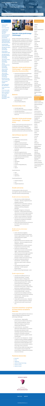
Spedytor (36, 127)
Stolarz (35, 132)
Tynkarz (35, 141)
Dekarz (35, 36)
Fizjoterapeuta (37, 41)
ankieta (24, 7)
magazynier (16, 361)
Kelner (35, 51)
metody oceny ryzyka (14, 7)
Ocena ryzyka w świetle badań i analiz (6, 52)
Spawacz (36, 126)
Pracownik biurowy (38, 113)
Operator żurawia (37, 101)
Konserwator (36, 56)
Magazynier (36, 70)
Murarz (35, 79)
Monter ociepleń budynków (37, 158)
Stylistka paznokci (37, 165)
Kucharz (35, 65)
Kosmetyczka (36, 60)
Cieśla (35, 33)
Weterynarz (36, 142)
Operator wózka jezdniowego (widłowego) (37, 98)
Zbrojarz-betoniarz (38, 144)
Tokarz (35, 139)
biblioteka (31, 7)
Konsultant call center (38, 58)
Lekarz (35, 68)
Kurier (35, 66)
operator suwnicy (17, 364)
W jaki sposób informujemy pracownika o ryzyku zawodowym (6, 96)
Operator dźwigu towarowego (37, 85)
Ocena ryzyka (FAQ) (5, 27)
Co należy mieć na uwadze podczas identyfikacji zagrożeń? (5, 31)
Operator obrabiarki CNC (38, 93)
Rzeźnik (35, 124)
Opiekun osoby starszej (38, 102)
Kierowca (36, 53)
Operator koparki (37, 87)
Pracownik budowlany (38, 114)
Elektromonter (37, 38)
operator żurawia (17, 366)
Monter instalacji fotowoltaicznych (37, 155)
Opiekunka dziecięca (38, 104)
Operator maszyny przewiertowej (37, 90)
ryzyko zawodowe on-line (9, 2)
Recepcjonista (37, 122)
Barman (35, 28)
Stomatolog (36, 134)
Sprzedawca (36, 131)
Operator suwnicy (37, 95)
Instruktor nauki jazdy (38, 48)
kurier (15, 360)
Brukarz (35, 31)
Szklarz (35, 167)
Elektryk (35, 39)
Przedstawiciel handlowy (37, 118)
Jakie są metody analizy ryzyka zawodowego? (5, 70)
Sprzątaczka (36, 129)
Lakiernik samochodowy (37, 152)
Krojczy (35, 61)
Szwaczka (36, 136)
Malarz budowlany (37, 71)
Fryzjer (35, 43)
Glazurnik (36, 150)
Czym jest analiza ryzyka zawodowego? (6, 45)
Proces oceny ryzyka (5, 90)
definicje (5, 7)
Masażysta (36, 73)
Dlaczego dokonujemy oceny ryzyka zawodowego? (6, 48)
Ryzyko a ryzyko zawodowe (5, 25)
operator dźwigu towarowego (20, 363)
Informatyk (36, 46)
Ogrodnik (36, 83)
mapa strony (19, 396)
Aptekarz (36, 24)
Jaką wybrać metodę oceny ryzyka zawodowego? (6, 61)
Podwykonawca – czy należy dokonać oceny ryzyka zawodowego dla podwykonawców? (6, 40)
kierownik (16, 358)
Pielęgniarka (36, 107)
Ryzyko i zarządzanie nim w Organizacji (5, 92)
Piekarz (35, 106)
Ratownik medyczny (38, 121)
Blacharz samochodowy (38, 29)
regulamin (26, 396)
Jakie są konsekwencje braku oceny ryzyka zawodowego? (6, 65)
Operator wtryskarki (38, 162)
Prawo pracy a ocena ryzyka (6, 88)
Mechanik (36, 75)
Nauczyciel (36, 81)
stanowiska (39, 7)
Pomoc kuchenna (37, 111)
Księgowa (36, 63)
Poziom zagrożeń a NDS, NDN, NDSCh (5, 85)
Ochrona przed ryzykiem (4, 82)
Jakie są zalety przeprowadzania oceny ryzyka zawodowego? (5, 75)
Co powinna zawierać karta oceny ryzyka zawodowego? (6, 36)
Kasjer (35, 50)
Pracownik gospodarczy (38, 164)
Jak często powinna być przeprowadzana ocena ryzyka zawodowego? (6, 56)
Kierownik (36, 55)
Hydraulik (36, 44)
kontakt (22, 9)
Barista (35, 26)
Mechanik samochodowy (37, 77)
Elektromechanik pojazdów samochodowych (37, 147)
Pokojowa (36, 109)
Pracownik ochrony (38, 116)
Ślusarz (35, 137)
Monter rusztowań (37, 160)
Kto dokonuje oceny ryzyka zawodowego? (6, 79)
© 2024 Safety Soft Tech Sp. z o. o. (22, 402)
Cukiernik (36, 34)
